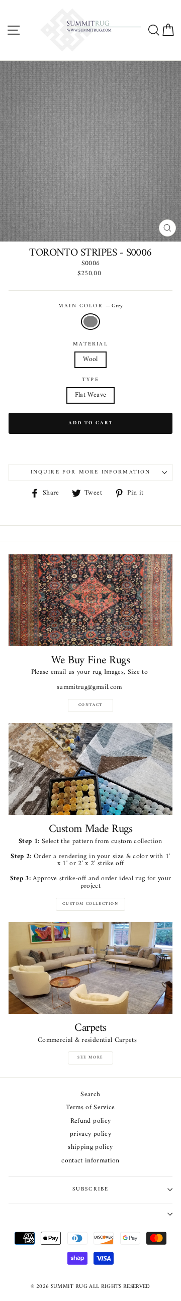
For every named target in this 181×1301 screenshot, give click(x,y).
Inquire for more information (91, 472)
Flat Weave (90, 395)
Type (90, 380)
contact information (90, 1161)
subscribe (90, 1189)
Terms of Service (90, 1108)
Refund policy (90, 1121)
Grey (90, 321)
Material (90, 344)
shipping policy (90, 1147)
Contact (90, 704)
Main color (90, 306)
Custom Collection (90, 903)
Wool (90, 359)
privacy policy (90, 1134)
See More (90, 1057)
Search (90, 1095)
